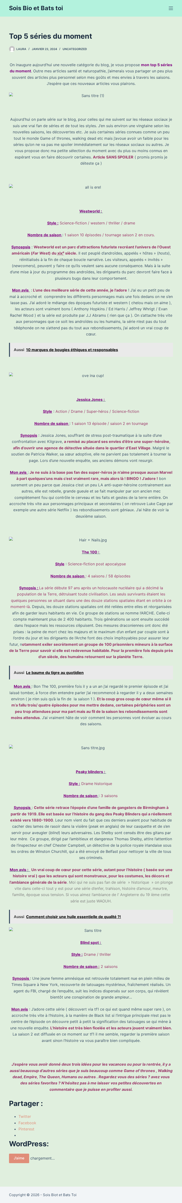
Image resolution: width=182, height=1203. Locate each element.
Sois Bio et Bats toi (36, 8)
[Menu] (171, 8)
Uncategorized (75, 49)
